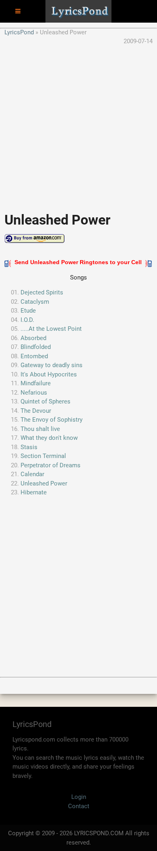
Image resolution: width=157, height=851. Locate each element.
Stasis (29, 447)
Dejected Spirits (42, 292)
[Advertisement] (78, 125)
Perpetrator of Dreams (51, 465)
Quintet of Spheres (45, 401)
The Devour (36, 410)
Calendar (32, 474)
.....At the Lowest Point (51, 328)
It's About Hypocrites (49, 374)
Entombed (34, 356)
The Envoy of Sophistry (52, 419)
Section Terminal (43, 456)
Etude (28, 310)
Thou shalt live (40, 429)
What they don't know (49, 437)
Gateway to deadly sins (52, 365)
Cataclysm (35, 301)
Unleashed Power (44, 483)
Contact (78, 806)
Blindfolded (36, 347)
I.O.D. (27, 320)
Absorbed (33, 338)
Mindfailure (36, 383)
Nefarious (34, 392)
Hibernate (34, 492)
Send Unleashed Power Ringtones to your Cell (78, 262)
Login (78, 797)
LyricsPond (19, 32)
